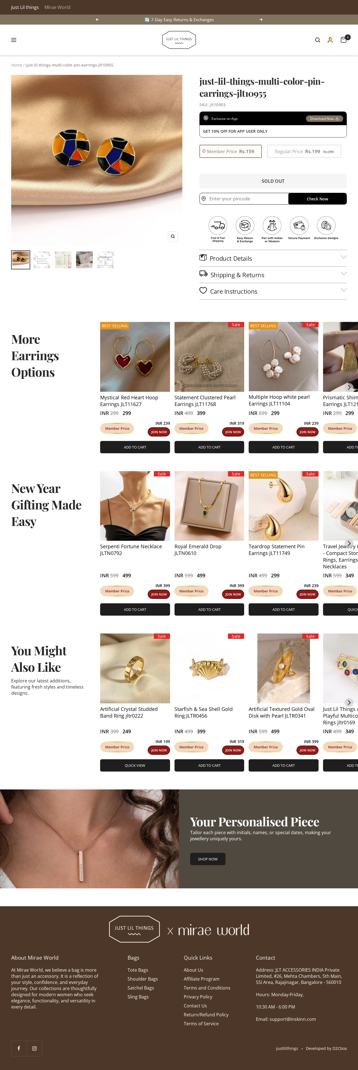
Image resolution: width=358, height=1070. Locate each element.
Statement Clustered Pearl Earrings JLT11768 (205, 400)
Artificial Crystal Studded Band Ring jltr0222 (129, 712)
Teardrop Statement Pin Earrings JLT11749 (277, 549)
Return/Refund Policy (206, 1015)
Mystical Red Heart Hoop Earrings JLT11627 (129, 400)
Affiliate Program (202, 979)
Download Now (322, 118)
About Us (193, 970)
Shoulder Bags (143, 979)
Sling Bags (138, 997)
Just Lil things (25, 7)
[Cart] (343, 40)
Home (16, 65)
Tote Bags (138, 970)
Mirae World (57, 7)
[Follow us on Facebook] (19, 1048)
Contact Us (195, 1006)
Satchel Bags (141, 988)
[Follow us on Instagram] (34, 1048)
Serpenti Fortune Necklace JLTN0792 (131, 549)
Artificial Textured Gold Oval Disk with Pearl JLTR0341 (282, 712)
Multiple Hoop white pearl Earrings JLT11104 (279, 400)
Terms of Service (201, 1024)
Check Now (317, 198)
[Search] (317, 39)
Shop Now (208, 859)
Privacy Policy (198, 997)
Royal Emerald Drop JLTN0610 (198, 549)
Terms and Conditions (207, 988)
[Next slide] (349, 387)
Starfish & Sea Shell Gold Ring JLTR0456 (204, 712)
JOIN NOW (159, 432)
